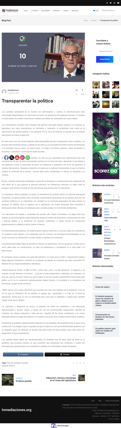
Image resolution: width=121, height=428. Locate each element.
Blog (100, 401)
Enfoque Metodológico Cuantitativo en (110, 241)
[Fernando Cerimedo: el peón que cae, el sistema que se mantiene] (97, 253)
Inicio (26, 11)
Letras (65, 11)
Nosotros (75, 11)
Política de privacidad (112, 401)
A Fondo (34, 11)
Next (74, 375)
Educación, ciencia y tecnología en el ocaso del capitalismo (61, 379)
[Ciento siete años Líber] (97, 212)
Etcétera (56, 11)
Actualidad (45, 11)
